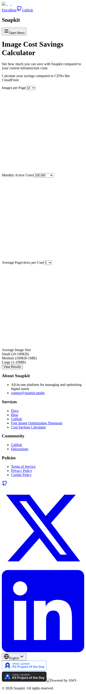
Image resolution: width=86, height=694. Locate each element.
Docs (5, 10)
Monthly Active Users (18, 175)
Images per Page (14, 88)
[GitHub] (4, 485)
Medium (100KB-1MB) (19, 358)
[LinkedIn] (43, 651)
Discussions (19, 449)
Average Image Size (16, 350)
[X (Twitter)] (43, 568)
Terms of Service (23, 466)
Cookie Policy (21, 475)
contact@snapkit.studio (28, 393)
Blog (13, 10)
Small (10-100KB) (15, 354)
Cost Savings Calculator (28, 427)
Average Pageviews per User (23, 262)
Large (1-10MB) (14, 362)
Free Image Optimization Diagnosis (36, 423)
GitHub (27, 10)
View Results (12, 367)
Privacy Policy (21, 471)
